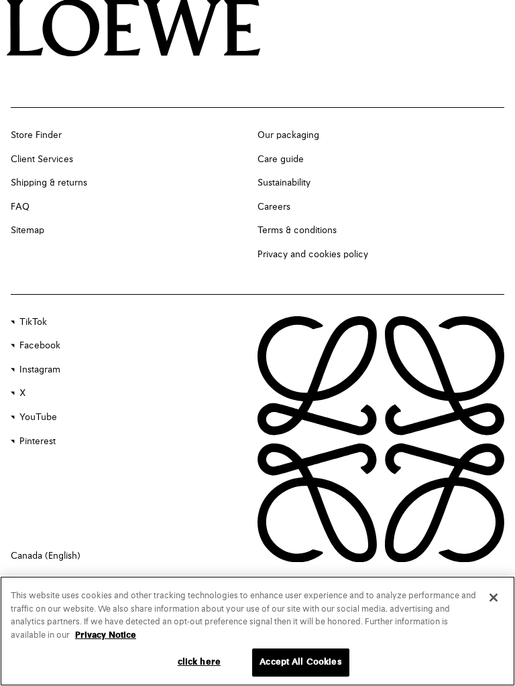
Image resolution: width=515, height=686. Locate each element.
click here (199, 662)
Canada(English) (45, 556)
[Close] (493, 597)
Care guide (281, 159)
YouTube (38, 417)
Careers (274, 207)
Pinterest (37, 441)
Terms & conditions (297, 230)
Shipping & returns (49, 183)
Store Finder (36, 135)
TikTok (33, 322)
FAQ (20, 207)
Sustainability (284, 183)
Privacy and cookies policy (313, 254)
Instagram (39, 369)
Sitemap (27, 230)
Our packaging (288, 135)
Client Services (42, 159)
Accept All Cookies (300, 662)
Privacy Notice (105, 635)
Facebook (39, 345)
